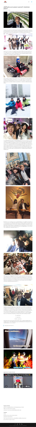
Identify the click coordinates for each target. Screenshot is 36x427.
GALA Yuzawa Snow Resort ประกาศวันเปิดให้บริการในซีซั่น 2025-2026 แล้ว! (15, 418)
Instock (5, 413)
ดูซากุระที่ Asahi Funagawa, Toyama (9, 419)
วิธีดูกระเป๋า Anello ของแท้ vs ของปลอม (9, 408)
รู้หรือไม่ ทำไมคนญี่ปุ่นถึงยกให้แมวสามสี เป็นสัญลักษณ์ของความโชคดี (14, 407)
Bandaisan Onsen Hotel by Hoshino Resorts (10, 415)
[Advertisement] (18, 398)
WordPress (25, 425)
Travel (9, 10)
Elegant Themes (16, 425)
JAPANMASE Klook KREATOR (8, 416)
